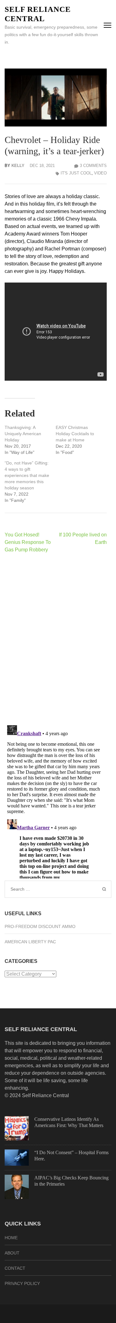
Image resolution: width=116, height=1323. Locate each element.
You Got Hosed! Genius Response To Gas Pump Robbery (28, 542)
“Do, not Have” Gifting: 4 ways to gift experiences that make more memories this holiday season (27, 475)
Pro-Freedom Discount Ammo (40, 926)
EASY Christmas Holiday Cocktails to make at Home (75, 433)
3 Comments (93, 165)
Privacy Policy (22, 1283)
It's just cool (76, 173)
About (12, 1252)
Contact (15, 1268)
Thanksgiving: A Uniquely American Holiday (23, 433)
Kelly (17, 165)
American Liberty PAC (30, 941)
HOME (11, 1237)
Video (100, 173)
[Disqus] (56, 639)
